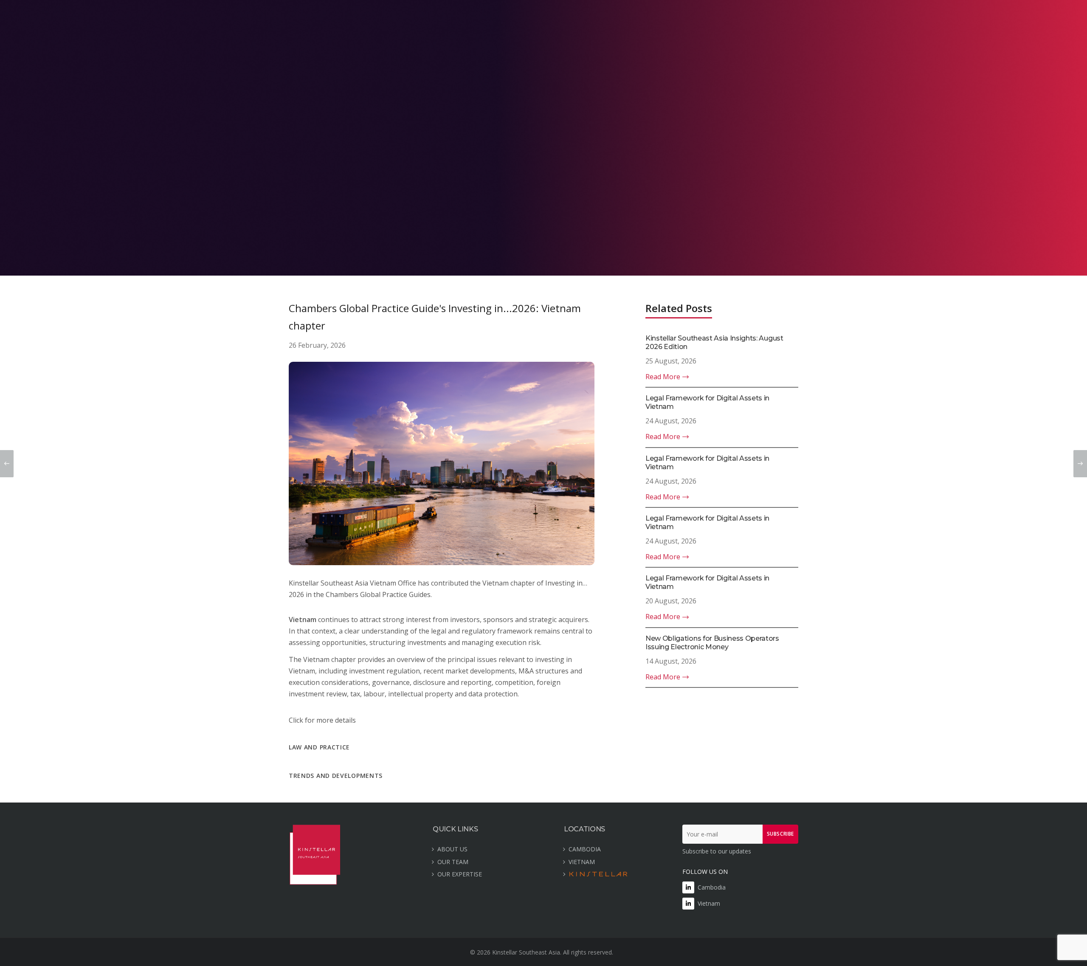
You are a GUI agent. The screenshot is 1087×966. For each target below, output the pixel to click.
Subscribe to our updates (716, 851)
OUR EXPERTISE (459, 874)
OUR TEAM (452, 862)
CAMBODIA (585, 849)
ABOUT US (452, 849)
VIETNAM (582, 862)
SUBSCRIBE (780, 833)
